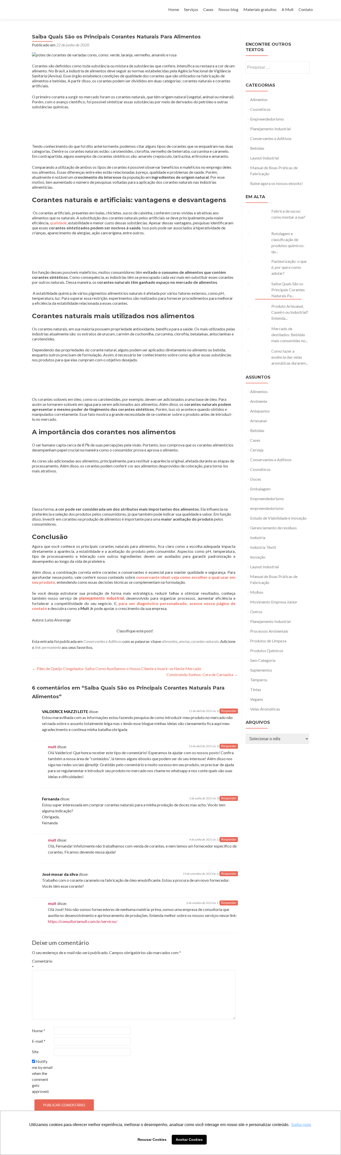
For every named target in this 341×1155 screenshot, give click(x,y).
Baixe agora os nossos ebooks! (276, 183)
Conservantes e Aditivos (102, 641)
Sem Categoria (262, 660)
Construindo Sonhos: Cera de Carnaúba (202, 674)
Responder (228, 711)
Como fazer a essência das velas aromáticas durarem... (289, 357)
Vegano (256, 699)
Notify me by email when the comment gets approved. (42, 1076)
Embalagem (260, 488)
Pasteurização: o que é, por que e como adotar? (289, 267)
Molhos (256, 592)
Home (173, 9)
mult (52, 746)
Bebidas (257, 148)
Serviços (191, 9)
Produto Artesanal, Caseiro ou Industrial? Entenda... (289, 312)
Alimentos (259, 99)
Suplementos (261, 670)
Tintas (255, 689)
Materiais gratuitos (260, 9)
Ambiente (258, 401)
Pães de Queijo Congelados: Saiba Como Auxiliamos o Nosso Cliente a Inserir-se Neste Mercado (116, 668)
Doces (255, 479)
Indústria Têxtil (263, 547)
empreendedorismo (267, 508)
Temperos (258, 679)
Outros (256, 611)
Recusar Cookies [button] (152, 1140)
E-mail (38, 1041)
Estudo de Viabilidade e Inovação (278, 518)
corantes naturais (205, 641)
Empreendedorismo (267, 119)
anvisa (184, 641)
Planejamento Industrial (270, 128)
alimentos (169, 641)
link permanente (48, 647)
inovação (257, 557)
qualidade (58, 222)
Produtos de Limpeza (268, 640)
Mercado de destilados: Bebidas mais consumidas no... (289, 334)
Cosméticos (260, 109)
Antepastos (260, 411)
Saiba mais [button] (301, 1125)
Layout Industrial (264, 157)
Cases (208, 9)
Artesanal (258, 420)
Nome (38, 1030)
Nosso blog (228, 9)
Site (35, 1051)
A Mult (288, 9)
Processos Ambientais (269, 631)
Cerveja (256, 449)
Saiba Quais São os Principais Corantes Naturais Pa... (288, 289)
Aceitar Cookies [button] (189, 1140)
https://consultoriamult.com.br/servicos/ (82, 921)
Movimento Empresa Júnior (273, 601)
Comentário (42, 964)
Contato (306, 9)
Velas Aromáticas (265, 709)
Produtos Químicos (266, 650)
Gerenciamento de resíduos (273, 527)
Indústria (257, 537)
